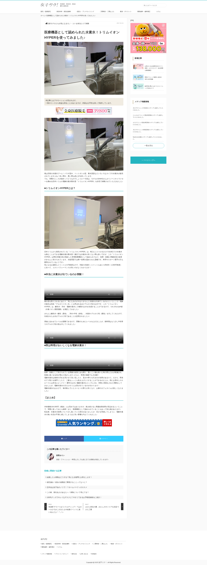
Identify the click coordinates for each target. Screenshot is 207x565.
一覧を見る (148, 145)
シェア (65, 438)
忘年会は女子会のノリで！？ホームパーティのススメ (67, 487)
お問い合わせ (84, 554)
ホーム (43, 15)
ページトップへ (149, 160)
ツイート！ (104, 438)
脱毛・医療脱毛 (46, 11)
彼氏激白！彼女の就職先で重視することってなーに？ (67, 482)
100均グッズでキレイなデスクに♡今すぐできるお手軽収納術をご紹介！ (74, 497)
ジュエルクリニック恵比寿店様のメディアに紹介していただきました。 (148, 116)
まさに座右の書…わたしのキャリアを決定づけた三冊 (102, 507)
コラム (158, 11)
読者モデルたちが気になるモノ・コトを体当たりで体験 (68, 23)
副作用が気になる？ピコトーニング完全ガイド (154, 87)
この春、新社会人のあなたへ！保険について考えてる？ (68, 492)
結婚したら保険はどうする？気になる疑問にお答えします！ (69, 477)
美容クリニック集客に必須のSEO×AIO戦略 (153, 78)
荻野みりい (60, 455)
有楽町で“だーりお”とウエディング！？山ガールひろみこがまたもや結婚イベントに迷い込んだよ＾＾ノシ (65, 507)
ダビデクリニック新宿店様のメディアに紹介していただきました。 (148, 130)
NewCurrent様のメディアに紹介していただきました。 (147, 138)
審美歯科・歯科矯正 (143, 11)
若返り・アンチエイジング (85, 11)
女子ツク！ (102, 562)
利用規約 (94, 554)
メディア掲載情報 (46, 554)
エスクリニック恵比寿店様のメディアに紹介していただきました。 (148, 123)
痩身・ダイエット (126, 11)
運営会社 (74, 554)
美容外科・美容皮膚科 (64, 11)
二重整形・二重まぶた (107, 11)
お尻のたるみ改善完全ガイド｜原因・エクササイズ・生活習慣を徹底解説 (154, 68)
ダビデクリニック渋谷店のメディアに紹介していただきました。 (148, 109)
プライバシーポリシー (61, 554)
